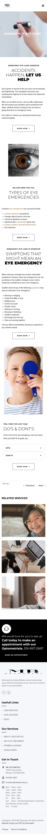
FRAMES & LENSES (12, 746)
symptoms (35, 288)
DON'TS (9, 455)
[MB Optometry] (6, 5)
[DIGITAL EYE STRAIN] (41, 571)
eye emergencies (17, 209)
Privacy (5, 829)
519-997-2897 (33, 648)
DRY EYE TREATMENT (14, 741)
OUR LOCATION (11, 715)
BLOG (6, 719)
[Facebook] (4, 692)
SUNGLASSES (10, 750)
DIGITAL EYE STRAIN (23, 557)
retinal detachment (28, 225)
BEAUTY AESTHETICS (14, 737)
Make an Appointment (16, 655)
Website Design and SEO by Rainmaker (18, 823)
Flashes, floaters (11, 225)
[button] (23, 448)
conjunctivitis (21, 222)
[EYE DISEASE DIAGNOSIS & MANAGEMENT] (41, 607)
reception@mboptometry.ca (17, 782)
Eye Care (6, 483)
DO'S (8, 448)
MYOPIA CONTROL (23, 521)
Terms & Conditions (19, 829)
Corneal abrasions (12, 214)
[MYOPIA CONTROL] (41, 535)
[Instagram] (9, 692)
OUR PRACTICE (11, 710)
